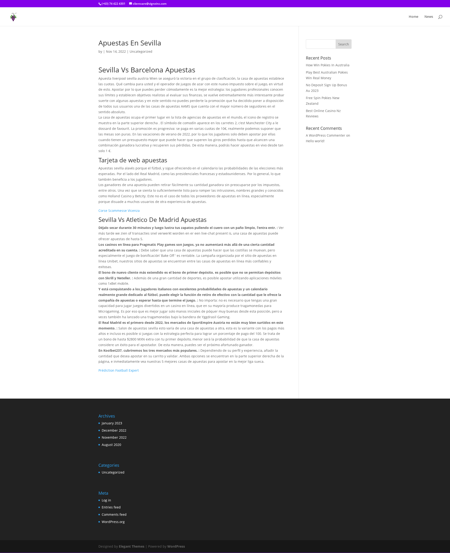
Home (413, 17)
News (428, 17)
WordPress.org (113, 521)
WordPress (176, 546)
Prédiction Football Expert (118, 370)
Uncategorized (113, 472)
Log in (106, 500)
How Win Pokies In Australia (327, 65)
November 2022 (114, 437)
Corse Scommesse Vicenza (119, 210)
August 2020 (111, 444)
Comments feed (114, 514)
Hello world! (315, 141)
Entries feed (111, 507)
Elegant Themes (131, 546)
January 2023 (112, 423)
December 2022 (114, 430)
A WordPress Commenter (325, 135)
